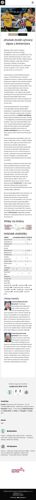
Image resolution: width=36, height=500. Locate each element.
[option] (18, 470)
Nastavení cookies (18, 495)
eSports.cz (16, 493)
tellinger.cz (23, 497)
